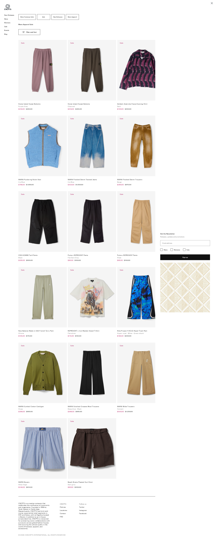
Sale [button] (43, 17)
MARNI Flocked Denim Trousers (129, 179)
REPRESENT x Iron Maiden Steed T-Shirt (83, 331)
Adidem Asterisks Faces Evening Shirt (132, 104)
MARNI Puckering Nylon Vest (29, 179)
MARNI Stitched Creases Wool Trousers (83, 406)
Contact (63, 513)
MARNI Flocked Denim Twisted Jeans (82, 179)
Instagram (83, 510)
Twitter (81, 507)
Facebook (83, 513)
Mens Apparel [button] (72, 17)
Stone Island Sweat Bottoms (29, 104)
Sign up (185, 257)
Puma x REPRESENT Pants (78, 255)
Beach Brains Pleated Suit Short (80, 482)
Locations (63, 510)
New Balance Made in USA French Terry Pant (36, 331)
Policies (63, 507)
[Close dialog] (212, 3)
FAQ (61, 517)
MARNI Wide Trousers (125, 406)
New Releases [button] (58, 17)
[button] (9, 19)
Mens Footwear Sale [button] (27, 17)
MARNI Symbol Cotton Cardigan (31, 406)
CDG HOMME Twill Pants (28, 255)
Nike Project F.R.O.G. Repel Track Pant (132, 331)
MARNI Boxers (23, 482)
